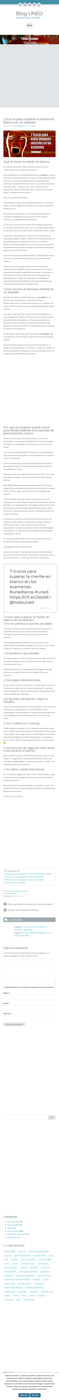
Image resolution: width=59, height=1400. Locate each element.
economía (45, 1267)
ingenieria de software (14, 1287)
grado (45, 1279)
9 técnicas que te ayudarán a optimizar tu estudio (24, 880)
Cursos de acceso (28, 1263)
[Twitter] (20, 5)
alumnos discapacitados (38, 1251)
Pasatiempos (12, 1237)
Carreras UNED (13, 1225)
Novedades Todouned (20, 891)
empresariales (10, 1271)
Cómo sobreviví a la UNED (15, 882)
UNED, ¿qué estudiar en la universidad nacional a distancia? (30, 904)
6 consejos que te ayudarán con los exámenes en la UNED (27, 874)
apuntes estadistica (22, 1255)
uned (18, 1299)
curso (7, 1263)
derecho (23, 1267)
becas (51, 1255)
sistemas (41, 1295)
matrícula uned (47, 1291)
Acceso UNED (10, 1251)
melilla (7, 1295)
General (10, 1228)
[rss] (38, 5)
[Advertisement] (29, 76)
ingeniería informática (34, 1287)
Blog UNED (29, 13)
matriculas (22, 1291)
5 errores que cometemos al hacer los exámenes (24, 877)
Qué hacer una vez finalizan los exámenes (23, 910)
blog (6, 1259)
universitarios (28, 1299)
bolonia (14, 1259)
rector (32, 1295)
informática (38, 1283)
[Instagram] (34, 5)
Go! (51, 1117)
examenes (9, 1275)
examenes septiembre (25, 1275)
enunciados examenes (28, 1271)
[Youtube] (29, 5)
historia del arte (24, 1283)
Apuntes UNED (13, 1222)
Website (7, 1013)
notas (24, 1295)
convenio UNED (44, 1259)
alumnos (22, 1251)
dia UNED (34, 1267)
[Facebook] (25, 5)
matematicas (10, 1291)
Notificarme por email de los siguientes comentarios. (30, 987)
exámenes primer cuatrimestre (17, 1279)
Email (6, 1003)
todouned (9, 1299)
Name (6, 993)
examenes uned (43, 1275)
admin (33, 126)
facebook (36, 1279)
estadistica (44, 1271)
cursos (15, 1263)
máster (16, 1295)
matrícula (34, 1291)
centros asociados (28, 1259)
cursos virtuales (11, 1267)
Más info (24, 1395)
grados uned (10, 1283)
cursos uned (43, 1263)
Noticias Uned (13, 1231)
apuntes (8, 1255)
